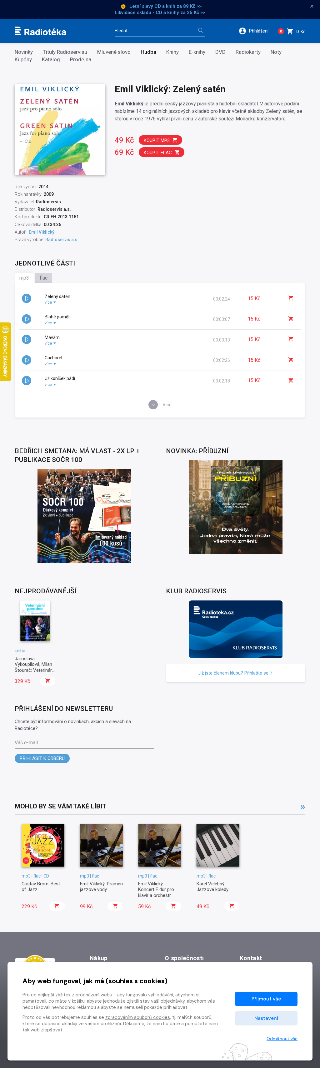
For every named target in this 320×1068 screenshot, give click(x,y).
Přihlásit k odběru (42, 758)
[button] (255, 31)
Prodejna (80, 59)
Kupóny (23, 59)
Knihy (172, 52)
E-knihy (197, 52)
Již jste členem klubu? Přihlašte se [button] (234, 673)
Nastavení (266, 1018)
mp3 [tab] (24, 278)
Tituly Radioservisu (65, 52)
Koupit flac (158, 152)
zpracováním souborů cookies (137, 1017)
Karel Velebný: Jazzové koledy (212, 886)
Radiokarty (248, 52)
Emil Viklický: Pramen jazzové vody (101, 886)
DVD (220, 52)
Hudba (148, 52)
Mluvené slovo (114, 52)
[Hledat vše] (200, 31)
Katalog (51, 59)
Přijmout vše (266, 998)
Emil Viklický (41, 232)
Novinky (24, 52)
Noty (276, 52)
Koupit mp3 (157, 140)
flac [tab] (44, 278)
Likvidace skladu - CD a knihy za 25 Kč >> (160, 12)
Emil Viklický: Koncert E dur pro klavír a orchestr (156, 889)
